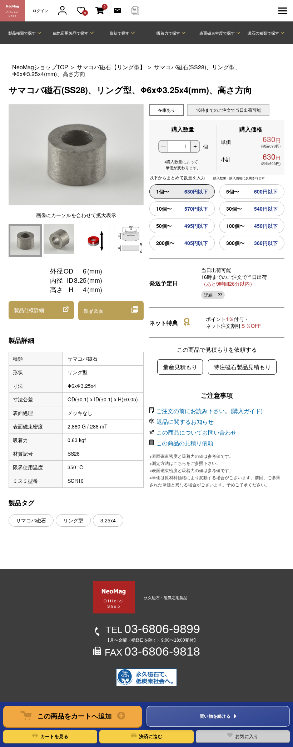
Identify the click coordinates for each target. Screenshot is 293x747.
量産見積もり (180, 367)
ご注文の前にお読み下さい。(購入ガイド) (209, 411)
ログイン (40, 11)
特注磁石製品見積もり (242, 367)
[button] (72, 716)
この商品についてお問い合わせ (197, 432)
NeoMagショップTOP (40, 67)
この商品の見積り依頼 (184, 443)
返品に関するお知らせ (185, 421)
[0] (99, 11)
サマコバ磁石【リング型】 (112, 67)
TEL (152, 630)
